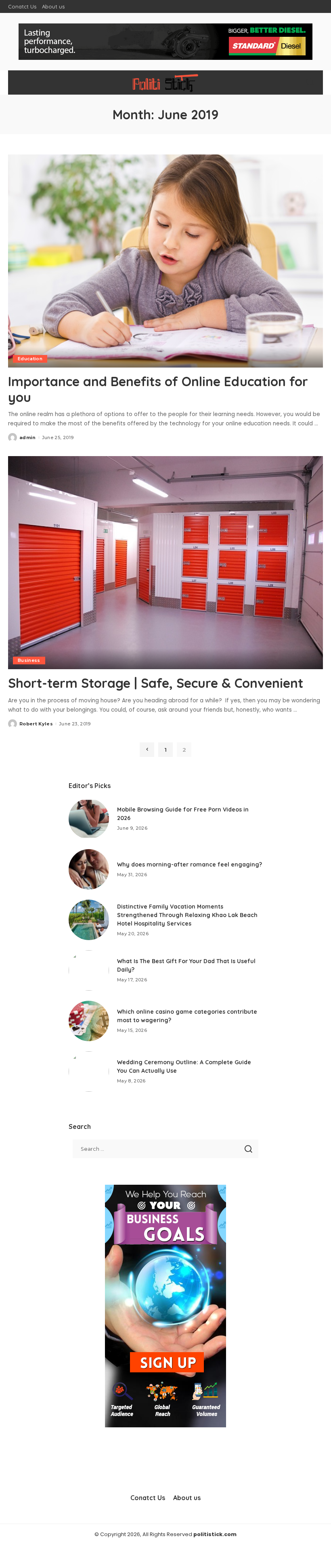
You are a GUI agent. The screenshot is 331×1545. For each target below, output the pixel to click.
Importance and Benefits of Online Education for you (158, 389)
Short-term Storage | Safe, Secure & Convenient (155, 683)
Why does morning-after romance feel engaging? (189, 864)
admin (27, 437)
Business (29, 660)
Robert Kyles (36, 724)
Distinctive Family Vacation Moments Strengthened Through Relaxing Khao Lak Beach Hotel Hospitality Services (187, 915)
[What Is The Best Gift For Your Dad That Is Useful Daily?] (89, 970)
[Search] (310, 82)
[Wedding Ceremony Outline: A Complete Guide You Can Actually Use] (89, 1071)
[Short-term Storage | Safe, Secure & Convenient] (165, 562)
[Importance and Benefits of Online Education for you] (165, 261)
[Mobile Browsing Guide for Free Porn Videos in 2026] (89, 819)
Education (30, 358)
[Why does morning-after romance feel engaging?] (89, 869)
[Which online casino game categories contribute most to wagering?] (89, 1021)
